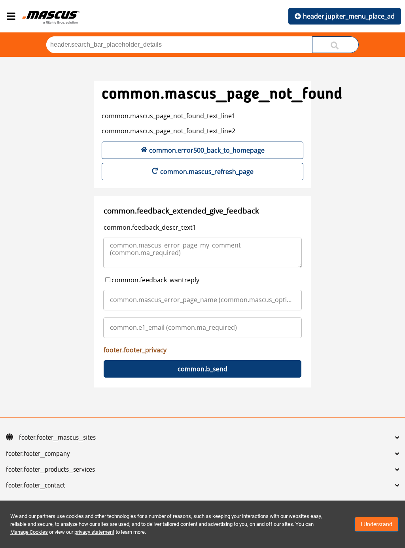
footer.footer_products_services (50, 469)
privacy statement (94, 532)
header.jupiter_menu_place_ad (349, 16)
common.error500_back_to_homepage (207, 150)
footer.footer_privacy (135, 350)
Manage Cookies (29, 532)
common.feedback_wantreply (155, 280)
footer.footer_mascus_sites (57, 437)
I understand (376, 524)
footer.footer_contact (35, 485)
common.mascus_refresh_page (207, 171)
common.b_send (202, 369)
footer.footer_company (38, 453)
